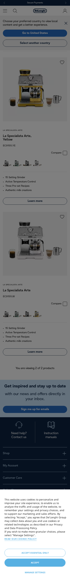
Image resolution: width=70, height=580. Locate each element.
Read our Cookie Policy (20, 538)
